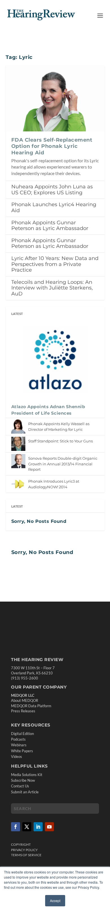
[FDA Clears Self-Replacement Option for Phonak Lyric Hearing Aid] (55, 98)
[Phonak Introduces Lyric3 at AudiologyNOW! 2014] (18, 484)
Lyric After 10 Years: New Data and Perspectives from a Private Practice (54, 264)
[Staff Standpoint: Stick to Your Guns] (18, 444)
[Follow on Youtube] (49, 826)
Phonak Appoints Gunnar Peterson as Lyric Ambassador (49, 226)
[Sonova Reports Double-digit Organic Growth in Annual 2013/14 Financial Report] (18, 461)
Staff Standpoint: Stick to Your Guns (60, 441)
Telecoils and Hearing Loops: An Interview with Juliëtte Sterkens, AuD (52, 288)
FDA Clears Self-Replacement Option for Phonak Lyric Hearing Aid (52, 146)
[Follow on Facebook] (15, 826)
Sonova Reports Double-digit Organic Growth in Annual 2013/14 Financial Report (62, 464)
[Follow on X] (26, 826)
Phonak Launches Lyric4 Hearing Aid (53, 207)
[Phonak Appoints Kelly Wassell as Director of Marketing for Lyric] (18, 426)
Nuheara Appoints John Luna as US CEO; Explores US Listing (52, 190)
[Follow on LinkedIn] (38, 826)
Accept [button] (55, 900)
